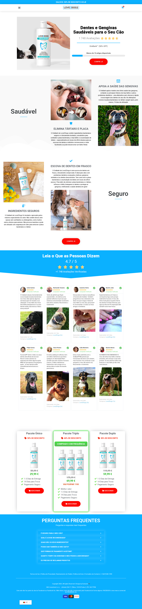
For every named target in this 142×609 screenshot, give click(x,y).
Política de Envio (78, 574)
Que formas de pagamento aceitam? (56, 551)
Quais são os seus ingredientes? (55, 542)
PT (26, 602)
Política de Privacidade (48, 574)
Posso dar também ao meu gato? (55, 547)
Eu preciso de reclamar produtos (55, 560)
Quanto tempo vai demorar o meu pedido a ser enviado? (65, 556)
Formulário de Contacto (92, 574)
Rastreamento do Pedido (64, 574)
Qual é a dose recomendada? (53, 538)
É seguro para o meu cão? (52, 533)
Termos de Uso (35, 574)
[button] (19, 7)
